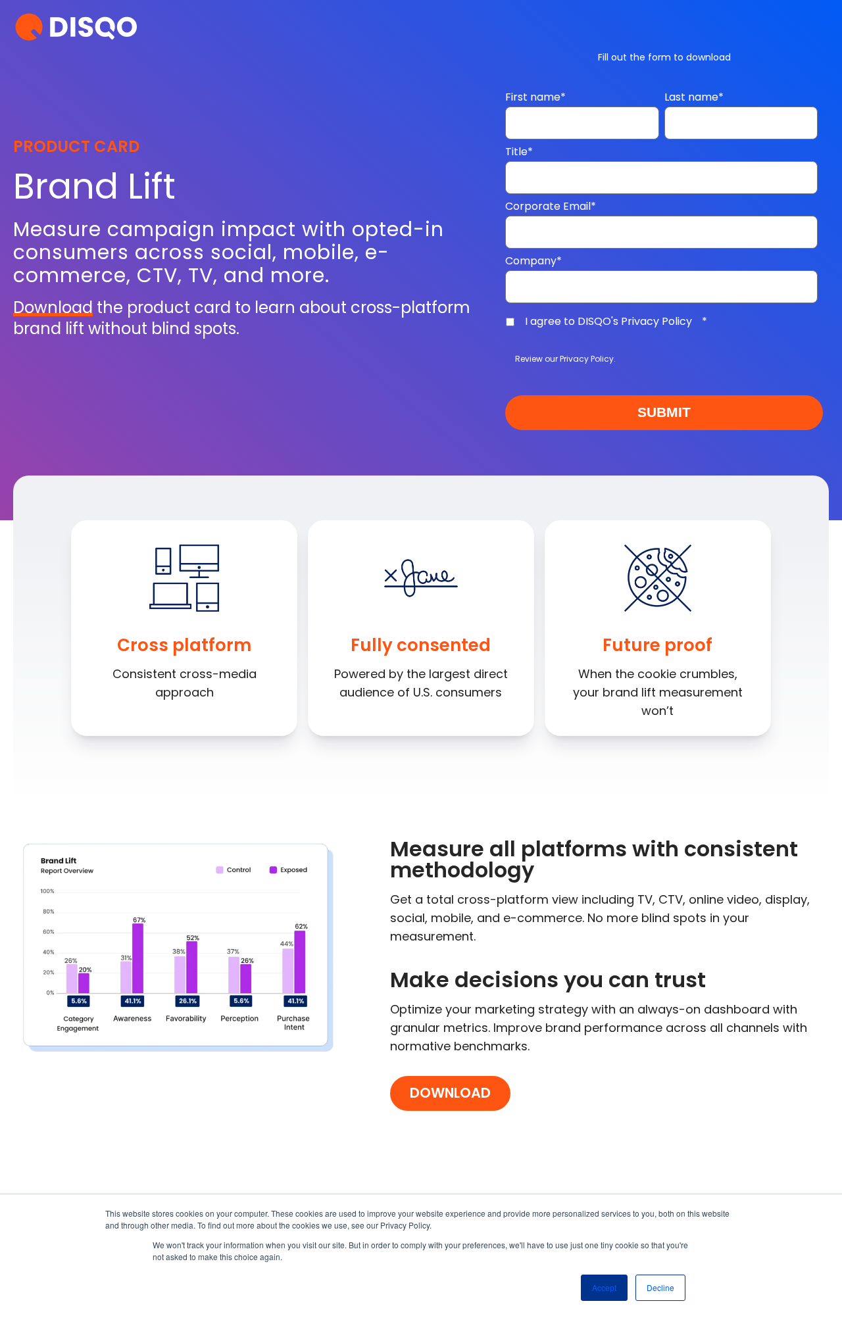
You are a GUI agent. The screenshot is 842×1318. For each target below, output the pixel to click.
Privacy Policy (587, 358)
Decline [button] (660, 1287)
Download (450, 1092)
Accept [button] (604, 1287)
